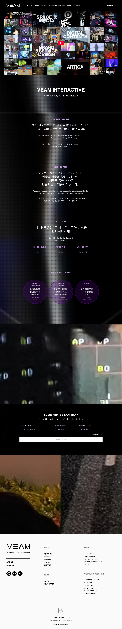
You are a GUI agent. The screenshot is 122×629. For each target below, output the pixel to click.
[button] (29, 5)
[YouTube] (14, 573)
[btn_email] (20, 573)
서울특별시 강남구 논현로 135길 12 (61, 620)
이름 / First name (84, 425)
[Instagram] (8, 573)
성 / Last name (59, 425)
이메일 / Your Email (25, 425)
